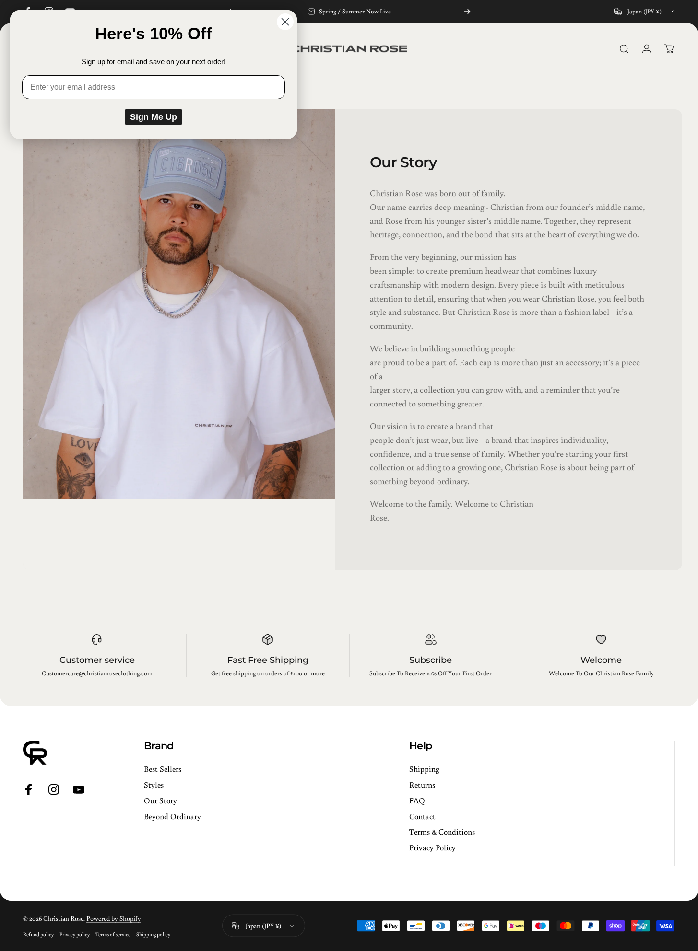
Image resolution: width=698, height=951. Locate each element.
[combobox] (644, 11)
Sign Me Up (153, 117)
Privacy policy (74, 934)
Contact (422, 816)
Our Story (160, 800)
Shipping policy (153, 934)
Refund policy (38, 934)
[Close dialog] (285, 21)
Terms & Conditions (442, 831)
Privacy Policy (432, 847)
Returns (422, 784)
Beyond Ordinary (172, 816)
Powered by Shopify (113, 918)
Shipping (424, 769)
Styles (154, 784)
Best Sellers (162, 769)
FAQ (417, 800)
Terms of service (112, 934)
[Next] (467, 11)
